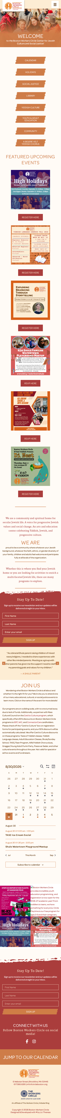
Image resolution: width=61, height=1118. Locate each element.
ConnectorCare (34, 722)
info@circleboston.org (37, 1084)
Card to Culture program (35, 715)
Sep (51, 855)
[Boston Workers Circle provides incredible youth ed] (45, 901)
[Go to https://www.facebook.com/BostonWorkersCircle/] (27, 1041)
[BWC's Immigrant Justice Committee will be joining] (15, 901)
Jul (9, 855)
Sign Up (30, 640)
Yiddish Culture (31, 107)
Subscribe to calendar (29, 864)
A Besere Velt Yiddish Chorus (30, 142)
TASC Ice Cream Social (18, 834)
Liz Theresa (45, 1112)
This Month (30, 855)
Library (30, 95)
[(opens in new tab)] (30, 189)
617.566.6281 (20, 1084)
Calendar (30, 60)
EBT (16, 722)
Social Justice (30, 83)
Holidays (30, 72)
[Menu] (55, 4)
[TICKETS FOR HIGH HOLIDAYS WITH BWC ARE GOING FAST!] (15, 931)
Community (30, 131)
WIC (20, 722)
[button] (3, 663)
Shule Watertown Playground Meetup (26, 846)
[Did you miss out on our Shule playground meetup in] (45, 931)
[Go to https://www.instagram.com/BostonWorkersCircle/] (34, 1041)
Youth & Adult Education (31, 119)
